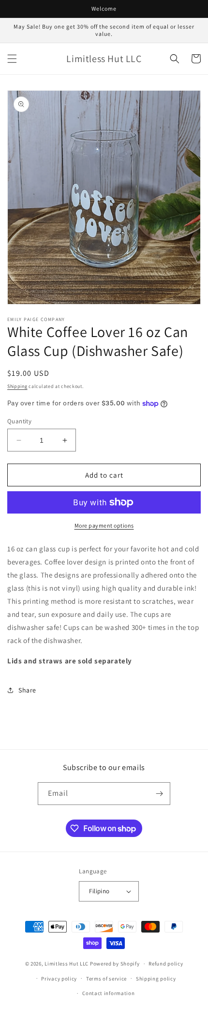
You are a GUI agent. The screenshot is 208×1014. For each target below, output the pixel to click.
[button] (12, 58)
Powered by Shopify (115, 963)
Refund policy (166, 963)
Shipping (17, 386)
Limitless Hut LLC (67, 963)
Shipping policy (156, 978)
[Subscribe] (159, 793)
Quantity (19, 421)
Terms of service (106, 978)
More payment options (104, 525)
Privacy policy (59, 978)
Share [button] (27, 690)
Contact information (108, 993)
